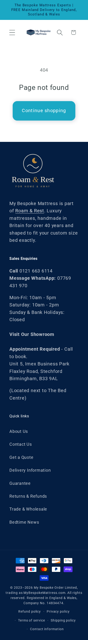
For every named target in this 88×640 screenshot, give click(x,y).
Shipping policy (63, 620)
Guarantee (20, 483)
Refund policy (29, 611)
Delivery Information (30, 470)
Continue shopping (44, 110)
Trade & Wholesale (28, 509)
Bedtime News (24, 522)
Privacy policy (58, 611)
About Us (18, 431)
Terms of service (31, 620)
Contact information (47, 629)
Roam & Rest (29, 210)
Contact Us (20, 444)
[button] (12, 32)
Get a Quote (21, 457)
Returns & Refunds (28, 496)
